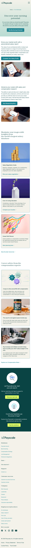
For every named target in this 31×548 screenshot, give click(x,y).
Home (11, 9)
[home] (7, 2)
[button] (29, 3)
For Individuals (17, 9)
